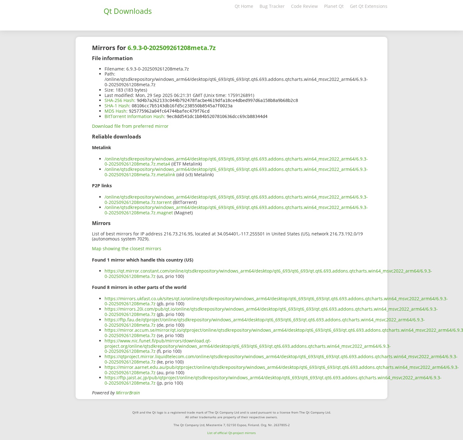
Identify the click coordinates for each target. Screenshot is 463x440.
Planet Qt (334, 6)
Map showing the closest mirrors (126, 248)
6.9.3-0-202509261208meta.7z (172, 47)
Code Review (304, 6)
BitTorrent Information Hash (134, 116)
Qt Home (244, 6)
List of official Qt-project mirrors (231, 433)
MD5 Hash (115, 111)
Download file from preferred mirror (130, 126)
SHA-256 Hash (119, 100)
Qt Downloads (128, 11)
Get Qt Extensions (368, 6)
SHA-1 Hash (117, 106)
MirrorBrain (128, 393)
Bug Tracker (272, 6)
